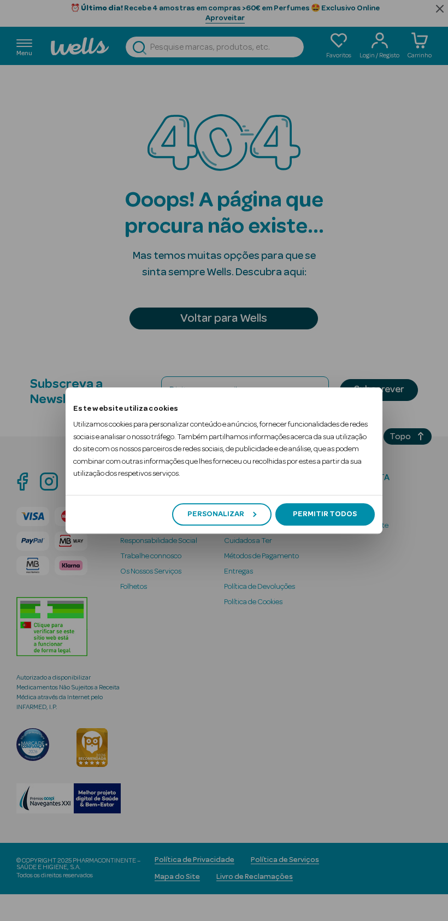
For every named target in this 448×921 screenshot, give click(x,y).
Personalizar (215, 514)
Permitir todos (325, 514)
